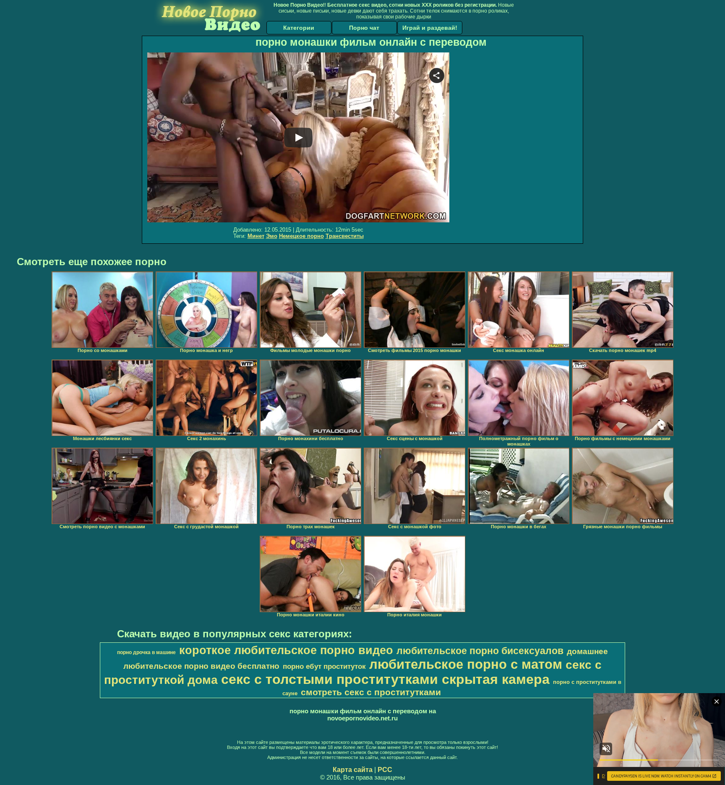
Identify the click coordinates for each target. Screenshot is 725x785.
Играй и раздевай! (429, 27)
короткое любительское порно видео (286, 650)
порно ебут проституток (324, 666)
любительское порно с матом (465, 664)
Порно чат (364, 27)
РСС (385, 769)
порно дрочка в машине (146, 652)
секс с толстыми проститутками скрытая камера (385, 679)
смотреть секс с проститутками (371, 692)
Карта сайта (353, 769)
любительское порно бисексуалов (479, 650)
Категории (298, 27)
